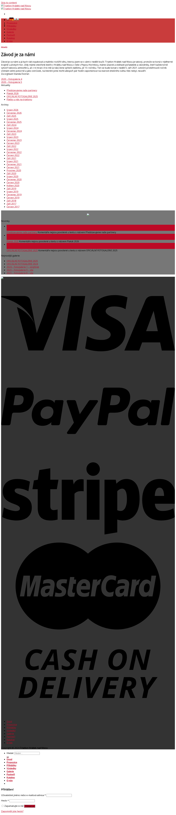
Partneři (11, 35)
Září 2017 (11, 203)
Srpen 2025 (12, 118)
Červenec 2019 (14, 194)
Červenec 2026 (14, 112)
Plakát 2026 (13, 93)
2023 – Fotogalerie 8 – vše (20, 273)
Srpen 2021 (12, 161)
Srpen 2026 (12, 109)
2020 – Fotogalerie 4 (11, 79)
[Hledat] (8, 757)
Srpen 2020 (12, 176)
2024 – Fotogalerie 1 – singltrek (23, 266)
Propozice (12, 23)
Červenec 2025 (14, 122)
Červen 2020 (13, 182)
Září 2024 (11, 125)
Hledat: (10, 753)
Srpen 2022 (12, 149)
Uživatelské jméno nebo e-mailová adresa (23, 795)
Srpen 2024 (12, 128)
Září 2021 (11, 158)
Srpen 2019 (12, 191)
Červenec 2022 (14, 152)
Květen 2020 (13, 185)
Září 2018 (11, 200)
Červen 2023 (13, 143)
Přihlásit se (29, 806)
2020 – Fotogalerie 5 (11, 82)
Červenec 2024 (14, 131)
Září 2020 (11, 173)
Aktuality (4, 47)
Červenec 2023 (14, 140)
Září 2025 (11, 115)
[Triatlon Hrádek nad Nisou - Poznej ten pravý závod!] (16, 7)
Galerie (10, 32)
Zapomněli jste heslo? (12, 811)
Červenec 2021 (14, 164)
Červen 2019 (13, 197)
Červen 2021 (13, 167)
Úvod (9, 20)
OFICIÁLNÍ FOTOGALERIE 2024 (22, 263)
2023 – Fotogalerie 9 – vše (20, 269)
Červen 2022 (13, 155)
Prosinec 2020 (14, 170)
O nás (10, 41)
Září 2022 (11, 146)
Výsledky (11, 29)
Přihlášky (11, 26)
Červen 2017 (13, 206)
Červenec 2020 (14, 179)
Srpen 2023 (12, 137)
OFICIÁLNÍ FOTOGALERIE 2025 (22, 96)
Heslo (5, 800)
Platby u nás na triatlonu (19, 99)
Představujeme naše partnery (22, 90)
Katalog (11, 38)
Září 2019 (11, 188)
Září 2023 (11, 134)
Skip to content (9, 2)
